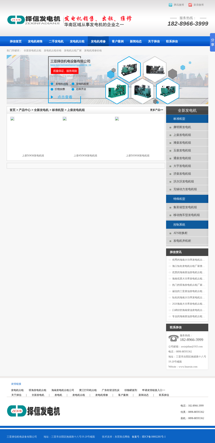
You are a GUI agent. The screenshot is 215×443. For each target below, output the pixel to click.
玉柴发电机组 (182, 150)
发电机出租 (78, 395)
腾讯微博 (179, 4)
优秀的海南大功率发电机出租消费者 (192, 259)
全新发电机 (41, 110)
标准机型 (58, 110)
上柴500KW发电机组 (137, 155)
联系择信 (164, 395)
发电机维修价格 (93, 50)
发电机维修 (101, 395)
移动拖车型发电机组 (186, 215)
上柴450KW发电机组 (85, 155)
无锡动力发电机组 (185, 189)
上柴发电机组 (76, 110)
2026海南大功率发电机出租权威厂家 (192, 303)
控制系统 (179, 224)
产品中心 (25, 110)
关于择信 (16, 395)
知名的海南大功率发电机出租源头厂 (192, 297)
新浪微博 (199, 4)
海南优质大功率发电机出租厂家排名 (192, 278)
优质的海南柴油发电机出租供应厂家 (192, 272)
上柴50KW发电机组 (33, 155)
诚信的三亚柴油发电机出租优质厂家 (192, 291)
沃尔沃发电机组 (183, 181)
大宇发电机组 (182, 166)
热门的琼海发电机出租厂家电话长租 (192, 284)
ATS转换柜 (180, 233)
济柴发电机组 (182, 173)
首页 (13, 110)
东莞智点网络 (122, 436)
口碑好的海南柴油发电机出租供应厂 (192, 310)
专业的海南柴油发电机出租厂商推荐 (192, 316)
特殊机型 (179, 198)
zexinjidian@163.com (192, 346)
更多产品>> (156, 109)
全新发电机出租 (32, 50)
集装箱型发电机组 (185, 207)
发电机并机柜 (182, 240)
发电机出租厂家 (73, 50)
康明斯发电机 (182, 127)
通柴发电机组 (182, 158)
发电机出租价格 (53, 50)
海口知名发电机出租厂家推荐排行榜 (192, 266)
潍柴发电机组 (182, 142)
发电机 (58, 395)
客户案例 (123, 395)
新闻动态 (144, 395)
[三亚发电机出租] (33, 20)
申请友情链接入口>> (153, 390)
